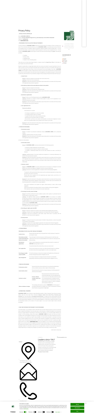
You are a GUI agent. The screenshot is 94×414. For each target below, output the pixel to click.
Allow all (77, 404)
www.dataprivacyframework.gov (37, 296)
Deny (77, 411)
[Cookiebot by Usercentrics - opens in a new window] (13, 412)
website (53, 51)
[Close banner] (85, 403)
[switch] (34, 412)
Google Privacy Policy (50, 62)
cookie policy (26, 408)
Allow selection (77, 407)
